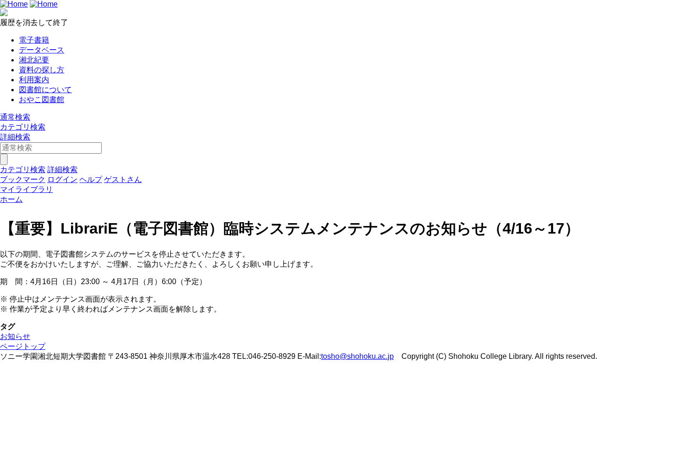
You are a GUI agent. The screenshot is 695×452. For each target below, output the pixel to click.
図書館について (45, 90)
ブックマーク (22, 179)
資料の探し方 (41, 70)
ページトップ (22, 346)
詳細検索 (15, 137)
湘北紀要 (34, 60)
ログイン (62, 179)
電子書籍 (34, 40)
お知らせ (15, 336)
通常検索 (15, 117)
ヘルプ (90, 179)
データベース (41, 50)
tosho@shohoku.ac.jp (357, 356)
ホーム (11, 199)
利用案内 (34, 80)
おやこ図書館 (41, 100)
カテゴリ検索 (22, 127)
